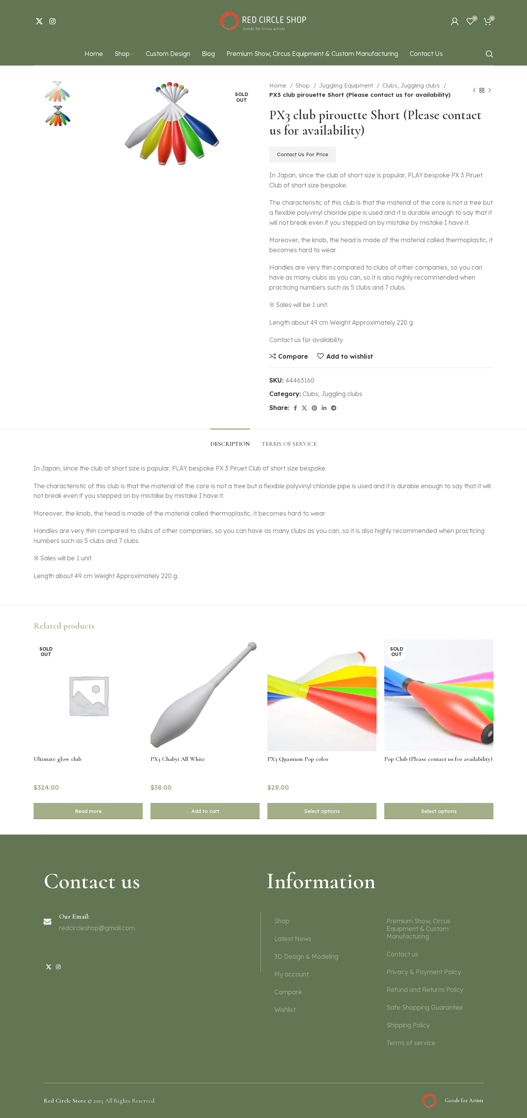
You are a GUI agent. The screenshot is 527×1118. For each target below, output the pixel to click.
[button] (205, 811)
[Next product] (489, 90)
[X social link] (39, 21)
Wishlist (285, 1009)
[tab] (230, 440)
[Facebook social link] (295, 408)
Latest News (292, 939)
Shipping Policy (408, 1025)
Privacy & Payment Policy (424, 972)
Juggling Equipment (347, 85)
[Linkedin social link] (324, 408)
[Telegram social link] (334, 408)
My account (291, 974)
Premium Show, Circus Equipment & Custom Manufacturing (419, 928)
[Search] (489, 54)
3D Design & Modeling (306, 956)
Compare (288, 992)
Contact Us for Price (302, 154)
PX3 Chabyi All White (177, 759)
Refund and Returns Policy (425, 989)
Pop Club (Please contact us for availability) (438, 759)
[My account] (455, 21)
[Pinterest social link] (314, 408)
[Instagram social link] (52, 21)
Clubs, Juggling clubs (411, 85)
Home (278, 85)
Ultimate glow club (57, 759)
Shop (303, 85)
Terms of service (411, 1043)
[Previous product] (474, 90)
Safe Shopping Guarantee (425, 1007)
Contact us (402, 954)
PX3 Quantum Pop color (298, 759)
